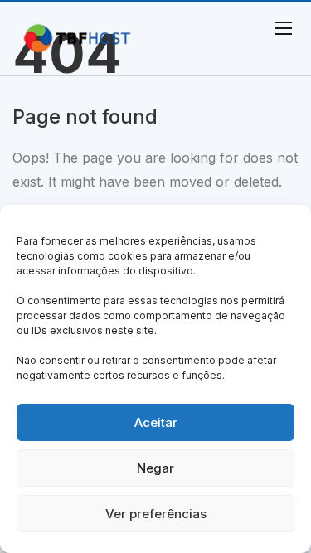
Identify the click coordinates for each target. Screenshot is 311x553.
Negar (155, 468)
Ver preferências (156, 513)
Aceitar (155, 422)
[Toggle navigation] (282, 27)
